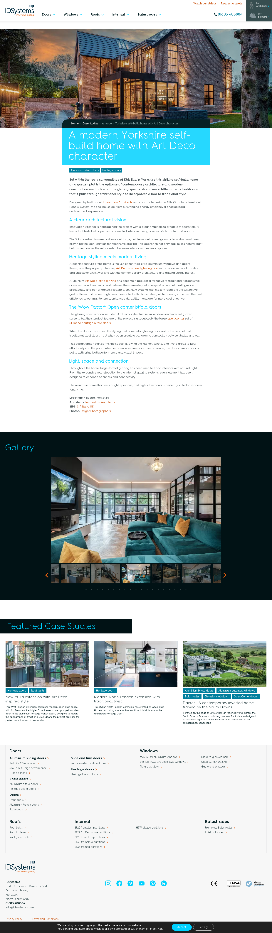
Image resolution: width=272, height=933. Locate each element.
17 (175, 590)
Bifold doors (18, 779)
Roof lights (37, 690)
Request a (231, 3)
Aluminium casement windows (236, 690)
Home (75, 123)
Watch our (204, 3)
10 (136, 590)
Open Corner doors (245, 696)
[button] (48, 15)
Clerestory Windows (216, 696)
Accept (181, 927)
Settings (203, 927)
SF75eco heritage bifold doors (90, 323)
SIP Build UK (85, 406)
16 (169, 590)
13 (153, 590)
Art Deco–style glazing (100, 281)
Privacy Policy (14, 919)
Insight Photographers (95, 411)
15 (164, 590)
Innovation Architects (117, 202)
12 (147, 590)
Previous (48, 510)
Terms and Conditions (45, 919)
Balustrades (192, 696)
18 (180, 590)
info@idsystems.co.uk (20, 907)
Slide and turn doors (86, 758)
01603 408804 (230, 14)
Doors (14, 795)
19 (186, 590)
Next (224, 510)
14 (158, 590)
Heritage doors (111, 170)
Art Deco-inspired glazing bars (137, 268)
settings (157, 929)
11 (141, 590)
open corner (175, 318)
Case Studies (90, 123)
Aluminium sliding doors (27, 758)
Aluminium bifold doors (85, 170)
